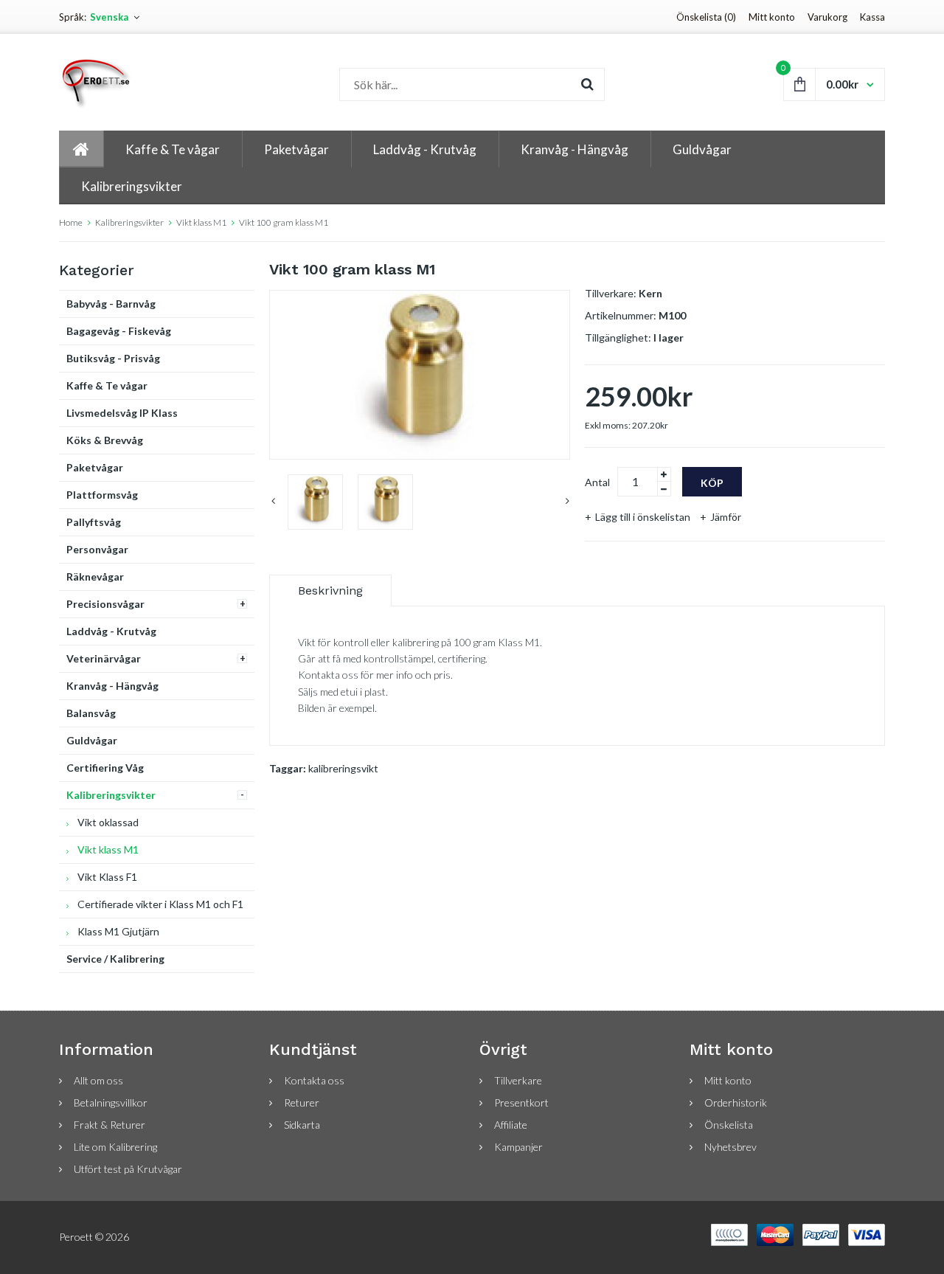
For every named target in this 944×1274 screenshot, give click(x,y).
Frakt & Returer (109, 1124)
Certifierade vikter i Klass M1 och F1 (160, 904)
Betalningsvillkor (111, 1102)
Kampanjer (518, 1146)
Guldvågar (91, 740)
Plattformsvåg (102, 494)
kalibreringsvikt (343, 768)
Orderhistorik (735, 1102)
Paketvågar (94, 467)
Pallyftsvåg (93, 522)
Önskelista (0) (706, 17)
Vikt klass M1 (201, 222)
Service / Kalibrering (115, 958)
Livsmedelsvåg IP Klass (122, 412)
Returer (301, 1102)
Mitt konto (772, 17)
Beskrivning (330, 591)
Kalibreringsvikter (129, 222)
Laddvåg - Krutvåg (111, 631)
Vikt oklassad (108, 822)
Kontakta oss (314, 1080)
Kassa (872, 17)
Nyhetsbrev (730, 1146)
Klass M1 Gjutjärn (118, 931)
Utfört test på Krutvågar (128, 1169)
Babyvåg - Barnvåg (111, 303)
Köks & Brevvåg (104, 440)
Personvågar (97, 549)
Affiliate (510, 1124)
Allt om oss (98, 1080)
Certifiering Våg (105, 767)
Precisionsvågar (105, 604)
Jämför (725, 516)
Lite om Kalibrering (115, 1146)
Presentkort (521, 1102)
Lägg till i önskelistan (642, 516)
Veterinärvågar (103, 658)
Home (71, 222)
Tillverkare (518, 1080)
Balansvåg (91, 713)
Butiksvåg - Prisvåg (113, 358)
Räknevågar (95, 576)
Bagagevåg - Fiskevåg (118, 331)
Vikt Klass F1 (107, 876)
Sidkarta (302, 1124)
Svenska (109, 17)
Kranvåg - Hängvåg (112, 685)
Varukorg (827, 17)
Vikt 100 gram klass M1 (283, 222)
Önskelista (728, 1124)
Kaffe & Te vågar (107, 385)
